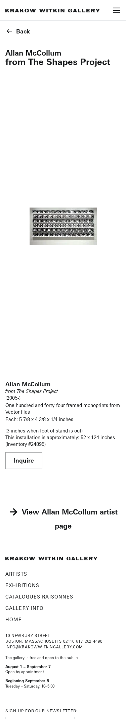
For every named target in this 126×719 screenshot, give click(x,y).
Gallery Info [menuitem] (24, 608)
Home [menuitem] (13, 619)
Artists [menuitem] (16, 574)
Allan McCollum (33, 53)
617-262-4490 (89, 641)
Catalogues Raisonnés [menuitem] (39, 597)
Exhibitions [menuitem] (22, 585)
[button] (117, 12)
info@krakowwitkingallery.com (44, 647)
